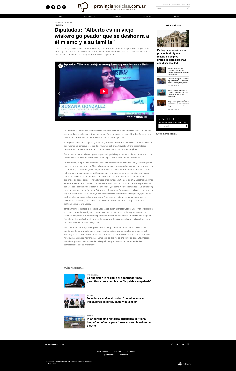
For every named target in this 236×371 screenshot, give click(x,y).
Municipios (147, 16)
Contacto (124, 355)
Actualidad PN (89, 16)
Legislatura (118, 16)
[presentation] (59, 94)
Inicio (60, 16)
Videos (176, 16)
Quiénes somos (109, 355)
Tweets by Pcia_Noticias (166, 134)
